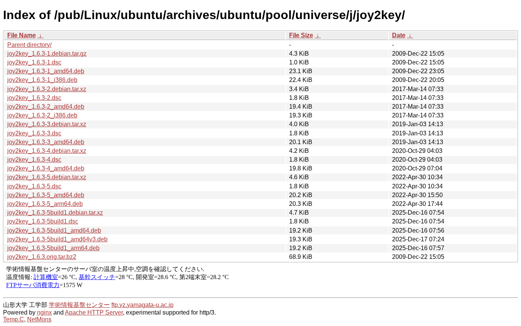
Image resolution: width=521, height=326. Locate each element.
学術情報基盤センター (79, 305)
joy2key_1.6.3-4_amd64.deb (45, 168)
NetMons (39, 319)
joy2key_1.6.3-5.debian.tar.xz (46, 177)
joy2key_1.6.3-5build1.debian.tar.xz (55, 212)
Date (398, 35)
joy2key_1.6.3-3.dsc (34, 133)
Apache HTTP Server (94, 312)
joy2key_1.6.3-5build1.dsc (42, 221)
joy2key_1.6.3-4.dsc (34, 159)
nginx (44, 312)
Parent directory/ (29, 45)
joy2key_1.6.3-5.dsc (34, 186)
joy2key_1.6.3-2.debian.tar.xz (46, 89)
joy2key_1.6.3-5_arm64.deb (45, 204)
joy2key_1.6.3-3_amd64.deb (45, 142)
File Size (301, 35)
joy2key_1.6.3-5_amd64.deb (45, 195)
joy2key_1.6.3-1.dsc (34, 62)
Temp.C (13, 319)
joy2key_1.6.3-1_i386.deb (42, 80)
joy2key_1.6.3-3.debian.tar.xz (46, 124)
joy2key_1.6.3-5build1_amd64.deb (54, 230)
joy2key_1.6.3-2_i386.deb (42, 115)
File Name (21, 35)
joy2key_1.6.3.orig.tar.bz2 (41, 257)
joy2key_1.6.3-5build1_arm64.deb (53, 248)
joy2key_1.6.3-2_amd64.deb (45, 106)
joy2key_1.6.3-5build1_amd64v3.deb (57, 239)
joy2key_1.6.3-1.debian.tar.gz (47, 53)
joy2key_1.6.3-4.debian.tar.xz (46, 151)
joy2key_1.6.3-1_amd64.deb (45, 71)
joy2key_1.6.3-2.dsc (34, 98)
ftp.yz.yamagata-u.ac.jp (142, 305)
